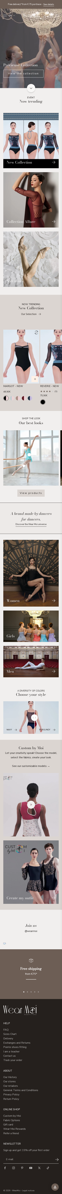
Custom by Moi (12, 1116)
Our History (10, 1077)
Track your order (12, 1060)
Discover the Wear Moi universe (31, 524)
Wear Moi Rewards (14, 1129)
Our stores (9, 1081)
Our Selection (29, 314)
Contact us (9, 1056)
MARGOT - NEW (13, 386)
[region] (31, 971)
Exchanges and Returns (16, 1043)
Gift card (8, 1124)
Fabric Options (11, 1120)
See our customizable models (31, 766)
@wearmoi (31, 931)
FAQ (6, 1030)
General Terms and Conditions (20, 1090)
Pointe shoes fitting (14, 1047)
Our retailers (10, 1086)
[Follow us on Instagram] (13, 1168)
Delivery (8, 1038)
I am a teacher (11, 1051)
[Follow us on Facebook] (5, 1168)
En (10, 15)
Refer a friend (11, 1133)
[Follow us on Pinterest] (22, 1168)
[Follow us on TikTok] (48, 1168)
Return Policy (11, 1099)
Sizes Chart (10, 1034)
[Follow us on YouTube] (30, 1168)
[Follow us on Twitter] (39, 1168)
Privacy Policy (11, 1094)
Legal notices (28, 1190)
